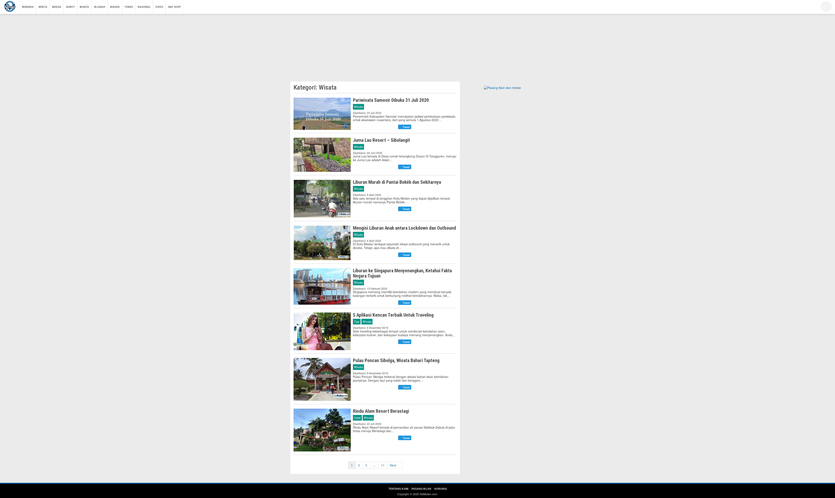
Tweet (406, 127)
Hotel (357, 418)
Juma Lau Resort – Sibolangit (381, 140)
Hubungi (440, 489)
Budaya (115, 6)
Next (393, 465)
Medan (56, 6)
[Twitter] (797, 7)
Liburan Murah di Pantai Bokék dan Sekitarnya (397, 182)
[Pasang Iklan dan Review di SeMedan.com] (502, 88)
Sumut (70, 6)
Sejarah (99, 6)
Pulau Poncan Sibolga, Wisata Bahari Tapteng (396, 360)
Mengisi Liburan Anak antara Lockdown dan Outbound (404, 228)
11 (382, 465)
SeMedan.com (428, 494)
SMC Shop (174, 6)
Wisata (84, 6)
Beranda (28, 6)
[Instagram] (810, 7)
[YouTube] (803, 7)
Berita (42, 6)
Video (159, 6)
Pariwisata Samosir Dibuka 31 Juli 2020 (391, 100)
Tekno (128, 6)
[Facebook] (790, 7)
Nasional (144, 6)
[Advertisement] (417, 46)
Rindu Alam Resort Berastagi (381, 411)
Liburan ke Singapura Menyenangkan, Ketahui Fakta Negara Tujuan (402, 273)
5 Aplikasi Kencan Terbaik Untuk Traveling (393, 315)
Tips (356, 321)
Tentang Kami (398, 489)
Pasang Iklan (421, 489)
